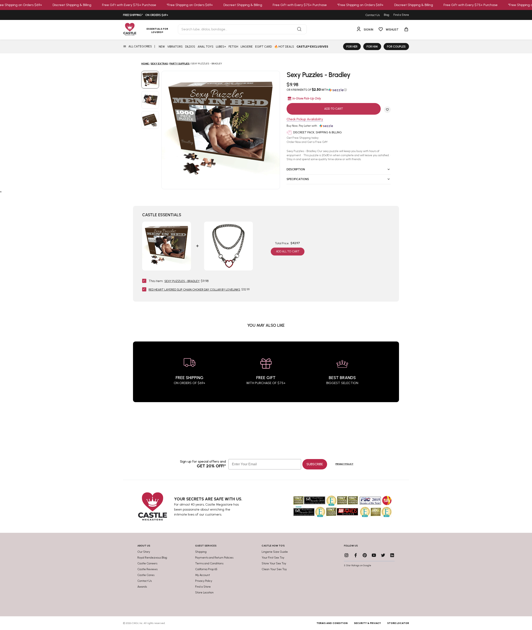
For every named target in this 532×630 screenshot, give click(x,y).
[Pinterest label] (364, 555)
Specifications (298, 179)
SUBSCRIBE (315, 464)
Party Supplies (180, 63)
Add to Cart (333, 109)
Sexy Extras (159, 63)
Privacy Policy (344, 464)
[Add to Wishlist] (387, 109)
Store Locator (398, 623)
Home (145, 63)
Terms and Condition (332, 623)
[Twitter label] (383, 555)
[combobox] (242, 29)
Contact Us (372, 15)
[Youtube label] (373, 555)
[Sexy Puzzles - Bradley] (150, 79)
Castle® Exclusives (312, 46)
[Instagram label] (346, 555)
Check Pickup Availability (305, 119)
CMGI (135, 623)
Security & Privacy (367, 623)
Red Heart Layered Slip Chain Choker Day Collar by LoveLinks (194, 289)
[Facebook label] (355, 555)
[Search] (299, 29)
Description (296, 169)
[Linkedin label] (392, 555)
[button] (339, 90)
